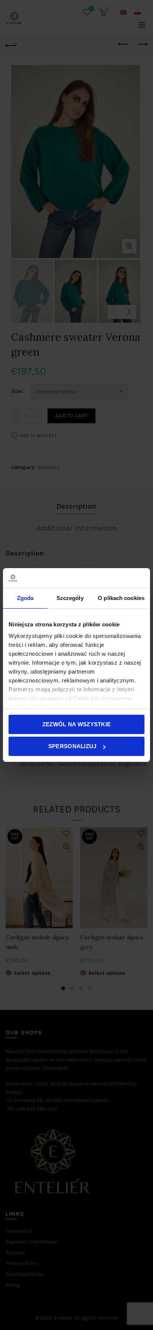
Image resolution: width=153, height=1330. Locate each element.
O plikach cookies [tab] (121, 598)
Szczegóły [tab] (70, 598)
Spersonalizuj (72, 746)
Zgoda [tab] (25, 598)
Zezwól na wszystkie (76, 724)
